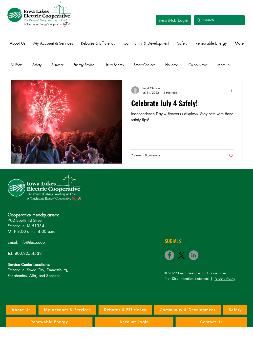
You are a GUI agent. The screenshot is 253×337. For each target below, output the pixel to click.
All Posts (16, 64)
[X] (181, 255)
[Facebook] (169, 255)
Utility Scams (114, 64)
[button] (17, 43)
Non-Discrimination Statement (187, 278)
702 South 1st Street (25, 220)
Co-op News (198, 64)
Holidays (172, 64)
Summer (57, 64)
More (221, 64)
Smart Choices (144, 64)
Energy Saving (84, 64)
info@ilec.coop (32, 242)
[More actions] (233, 90)
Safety (37, 64)
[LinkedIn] (193, 255)
